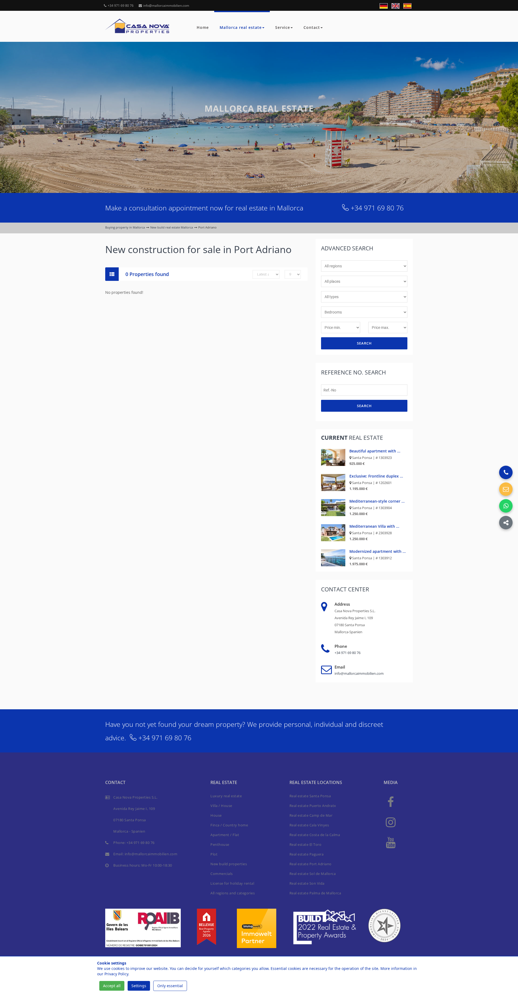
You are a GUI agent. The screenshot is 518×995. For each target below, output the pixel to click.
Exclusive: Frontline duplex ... (376, 476)
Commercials (221, 873)
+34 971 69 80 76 (121, 5)
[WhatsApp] (506, 506)
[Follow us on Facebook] (390, 801)
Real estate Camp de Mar (311, 815)
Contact (312, 27)
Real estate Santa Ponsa (310, 795)
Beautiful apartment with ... (374, 451)
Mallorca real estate (241, 27)
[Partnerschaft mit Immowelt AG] (256, 928)
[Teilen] (506, 522)
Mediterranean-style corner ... (377, 501)
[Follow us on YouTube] (391, 842)
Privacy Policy (116, 973)
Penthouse (219, 844)
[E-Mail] (506, 489)
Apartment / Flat (224, 834)
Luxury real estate (226, 795)
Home (203, 27)
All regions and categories (232, 893)
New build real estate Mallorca (171, 227)
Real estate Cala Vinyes (309, 825)
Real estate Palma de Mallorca (315, 893)
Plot (213, 854)
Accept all (112, 985)
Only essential (170, 985)
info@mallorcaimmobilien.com (166, 5)
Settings (138, 985)
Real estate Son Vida (307, 883)
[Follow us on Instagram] (391, 822)
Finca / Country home (229, 825)
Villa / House (221, 805)
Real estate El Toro (305, 844)
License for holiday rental (232, 883)
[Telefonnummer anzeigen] (506, 472)
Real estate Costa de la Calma (314, 834)
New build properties (228, 863)
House (216, 815)
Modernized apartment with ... (377, 551)
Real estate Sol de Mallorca (312, 873)
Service (282, 27)
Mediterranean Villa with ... (374, 526)
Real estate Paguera (306, 854)
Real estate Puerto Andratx (312, 805)
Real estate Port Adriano (310, 863)
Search (364, 343)
